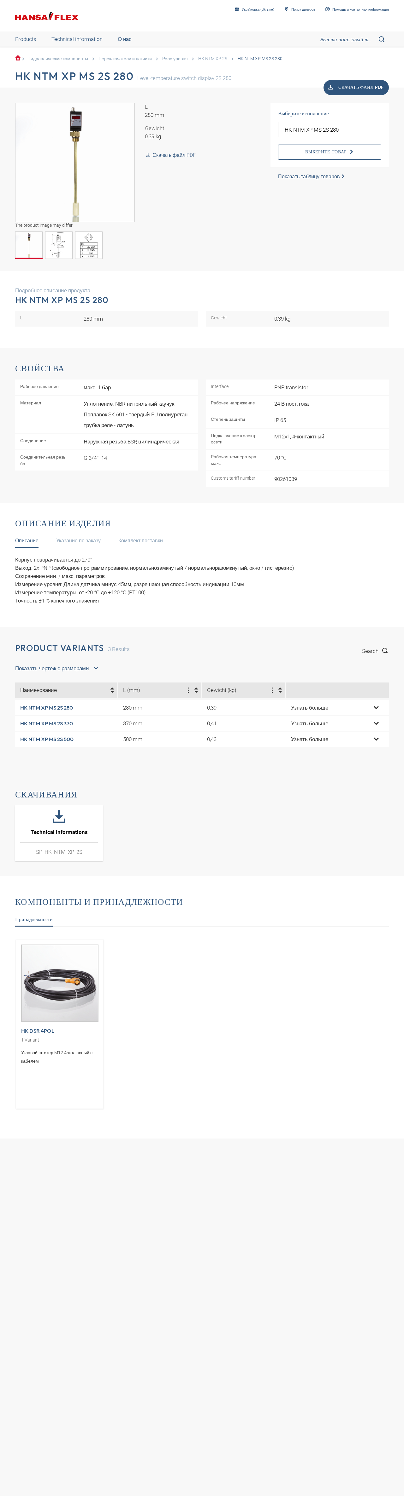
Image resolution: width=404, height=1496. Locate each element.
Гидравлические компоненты (58, 58)
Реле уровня (175, 58)
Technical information (77, 39)
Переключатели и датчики (125, 58)
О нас (125, 39)
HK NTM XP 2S (212, 58)
